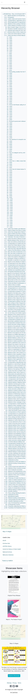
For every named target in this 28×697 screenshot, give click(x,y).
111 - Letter (9, 217)
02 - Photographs (9, 17)
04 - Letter (9, 42)
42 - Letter (9, 103)
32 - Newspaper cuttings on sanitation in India (16, 258)
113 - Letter (10, 220)
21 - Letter (9, 70)
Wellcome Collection (8, 555)
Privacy (15, 683)
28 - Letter (9, 81)
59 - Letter (9, 131)
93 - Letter (9, 187)
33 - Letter (9, 88)
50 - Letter (9, 116)
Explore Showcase (14, 675)
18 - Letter (9, 65)
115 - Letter (10, 223)
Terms (19, 683)
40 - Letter (9, 99)
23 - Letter (9, 73)
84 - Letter (9, 172)
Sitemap (9, 683)
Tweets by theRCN (7, 560)
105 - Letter (10, 207)
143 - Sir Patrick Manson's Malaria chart (15, 441)
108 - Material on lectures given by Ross (15, 383)
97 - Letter (9, 194)
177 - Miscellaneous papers (12, 496)
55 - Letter (9, 124)
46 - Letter (9, 109)
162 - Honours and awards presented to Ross (16, 473)
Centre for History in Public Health (12, 549)
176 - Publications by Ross (11, 494)
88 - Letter (9, 179)
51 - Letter (9, 118)
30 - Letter (9, 83)
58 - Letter (9, 129)
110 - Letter (10, 215)
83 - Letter (9, 170)
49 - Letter (9, 114)
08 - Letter (9, 48)
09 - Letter (9, 50)
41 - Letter (9, 101)
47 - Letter (9, 111)
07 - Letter (9, 47)
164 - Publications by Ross (11, 476)
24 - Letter (9, 75)
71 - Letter (9, 151)
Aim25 (4, 540)
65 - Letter (9, 141)
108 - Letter (10, 212)
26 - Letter (9, 78)
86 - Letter (9, 175)
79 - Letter (9, 164)
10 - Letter (9, 51)
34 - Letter (9, 90)
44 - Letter (9, 106)
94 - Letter (9, 189)
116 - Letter (10, 225)
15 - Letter (9, 60)
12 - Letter (9, 55)
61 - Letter (9, 134)
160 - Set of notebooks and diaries (13, 469)
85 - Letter (9, 174)
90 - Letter (9, 182)
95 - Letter (9, 190)
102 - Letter (10, 202)
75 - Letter (9, 157)
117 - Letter (9, 227)
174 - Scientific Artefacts (11, 491)
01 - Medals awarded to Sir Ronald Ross (15, 15)
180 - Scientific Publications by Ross (14, 501)
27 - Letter (9, 80)
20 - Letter (9, 68)
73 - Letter (9, 154)
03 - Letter (9, 40)
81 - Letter (9, 167)
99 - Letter (9, 197)
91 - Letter (9, 184)
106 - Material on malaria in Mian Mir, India (15, 380)
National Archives (7, 552)
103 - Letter (10, 203)
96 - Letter (9, 192)
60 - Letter (9, 132)
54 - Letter (9, 123)
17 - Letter (9, 63)
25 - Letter (9, 76)
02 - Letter (9, 38)
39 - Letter (9, 98)
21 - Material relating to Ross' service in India (16, 240)
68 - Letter (9, 146)
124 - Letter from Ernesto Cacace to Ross (15, 410)
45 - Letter (9, 108)
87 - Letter (9, 177)
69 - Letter (9, 147)
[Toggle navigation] (25, 2)
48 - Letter (9, 113)
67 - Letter (9, 144)
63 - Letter (9, 137)
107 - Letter (10, 210)
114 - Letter (10, 222)
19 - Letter (9, 66)
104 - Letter (10, 205)
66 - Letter (9, 142)
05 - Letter (9, 43)
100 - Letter (10, 199)
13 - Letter (9, 56)
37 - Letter (9, 94)
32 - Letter (9, 86)
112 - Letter (9, 218)
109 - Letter (10, 213)
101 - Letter (10, 200)
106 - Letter (10, 208)
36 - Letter (9, 93)
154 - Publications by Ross (11, 459)
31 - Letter (9, 85)
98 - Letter (9, 195)
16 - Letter (9, 61)
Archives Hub (6, 543)
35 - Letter (9, 91)
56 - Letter (9, 126)
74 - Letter (9, 156)
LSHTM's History (7, 546)
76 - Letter (9, 159)
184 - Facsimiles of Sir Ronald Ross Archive (15, 507)
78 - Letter (9, 162)
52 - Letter (9, 119)
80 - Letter (9, 165)
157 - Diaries (8, 464)
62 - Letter (9, 136)
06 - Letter (9, 45)
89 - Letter (9, 180)
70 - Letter (9, 149)
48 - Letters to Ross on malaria (12, 284)
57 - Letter (9, 127)
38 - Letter (9, 96)
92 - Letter (9, 185)
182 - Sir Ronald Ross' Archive (12, 504)
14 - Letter (9, 58)
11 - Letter (9, 53)
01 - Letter (9, 37)
